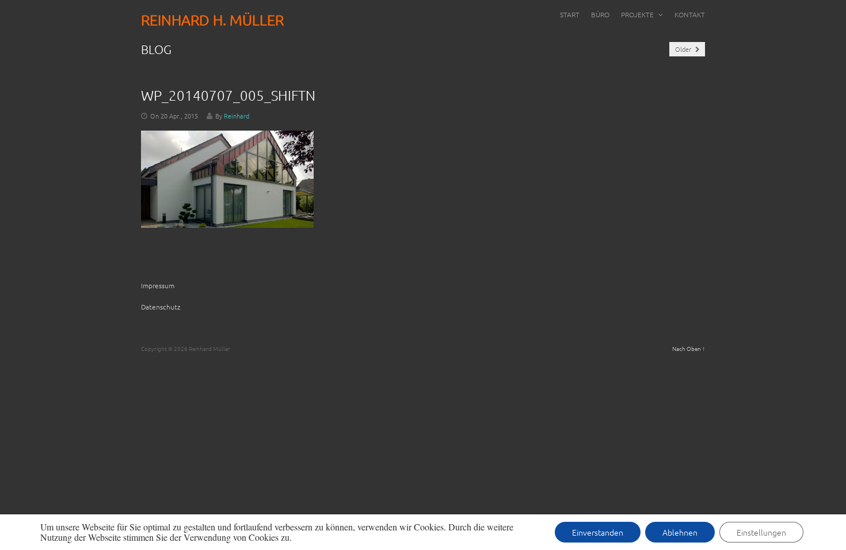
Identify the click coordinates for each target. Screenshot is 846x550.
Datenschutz (160, 306)
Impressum (157, 285)
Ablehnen (680, 532)
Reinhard (236, 115)
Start (570, 14)
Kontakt (689, 14)
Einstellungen (761, 532)
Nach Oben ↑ (688, 348)
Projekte (638, 14)
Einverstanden (597, 532)
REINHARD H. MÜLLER (212, 19)
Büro (600, 14)
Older (684, 49)
